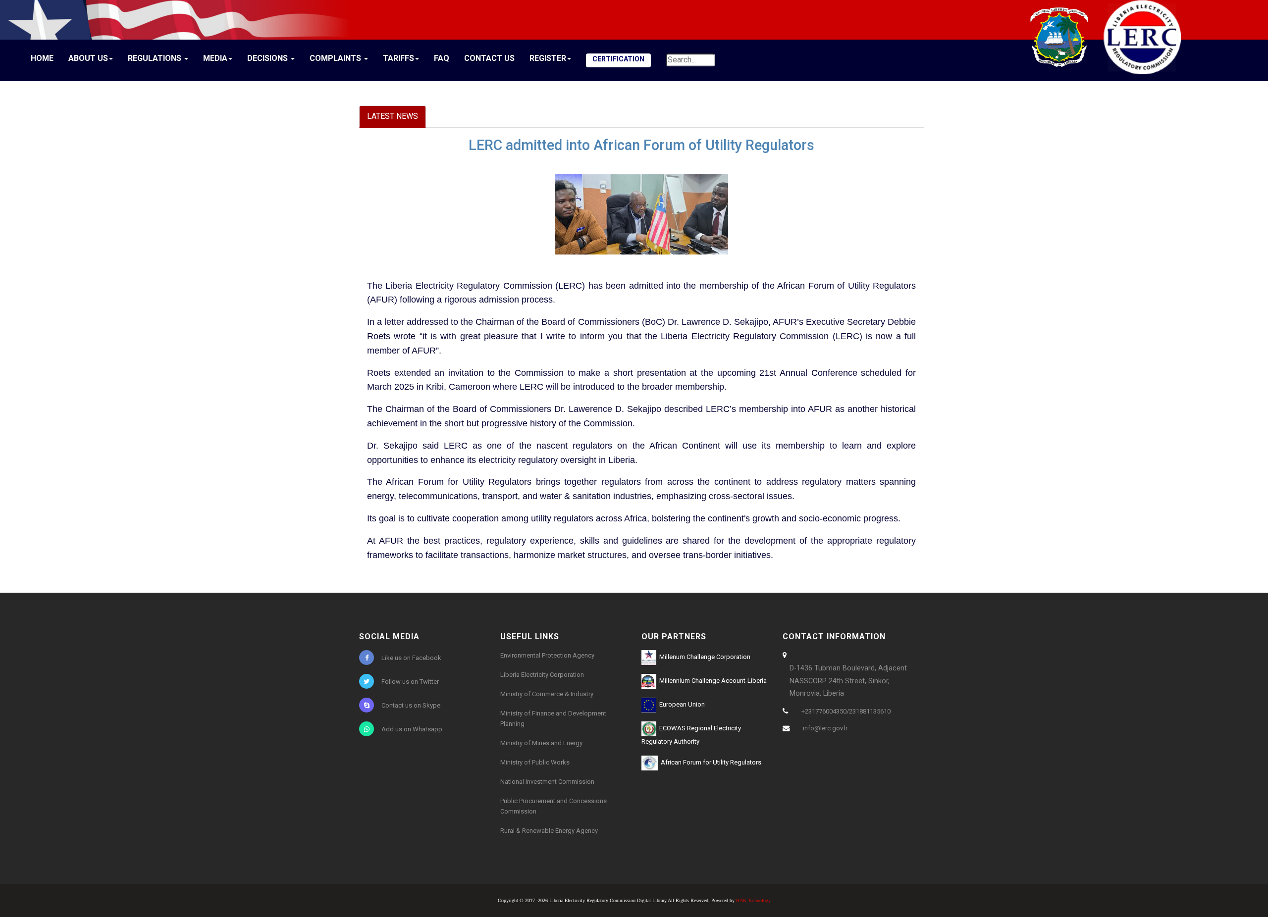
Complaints (336, 58)
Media (215, 58)
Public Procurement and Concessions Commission (553, 806)
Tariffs (398, 58)
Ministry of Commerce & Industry (546, 694)
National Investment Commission (547, 781)
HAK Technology (753, 900)
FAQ (441, 58)
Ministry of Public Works (535, 762)
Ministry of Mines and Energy (541, 743)
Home (42, 58)
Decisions (268, 58)
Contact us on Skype (410, 705)
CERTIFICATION (618, 59)
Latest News (392, 116)
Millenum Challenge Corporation (703, 657)
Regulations (155, 58)
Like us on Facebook (411, 658)
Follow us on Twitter (410, 681)
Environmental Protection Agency (547, 655)
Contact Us (489, 58)
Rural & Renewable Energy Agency (549, 830)
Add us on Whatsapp (411, 729)
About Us (88, 58)
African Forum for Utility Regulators (709, 762)
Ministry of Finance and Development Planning (553, 718)
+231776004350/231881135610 (846, 711)
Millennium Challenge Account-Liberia (711, 680)
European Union (680, 704)
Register (547, 58)
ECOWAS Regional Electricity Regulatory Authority (691, 734)
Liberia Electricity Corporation (542, 674)
